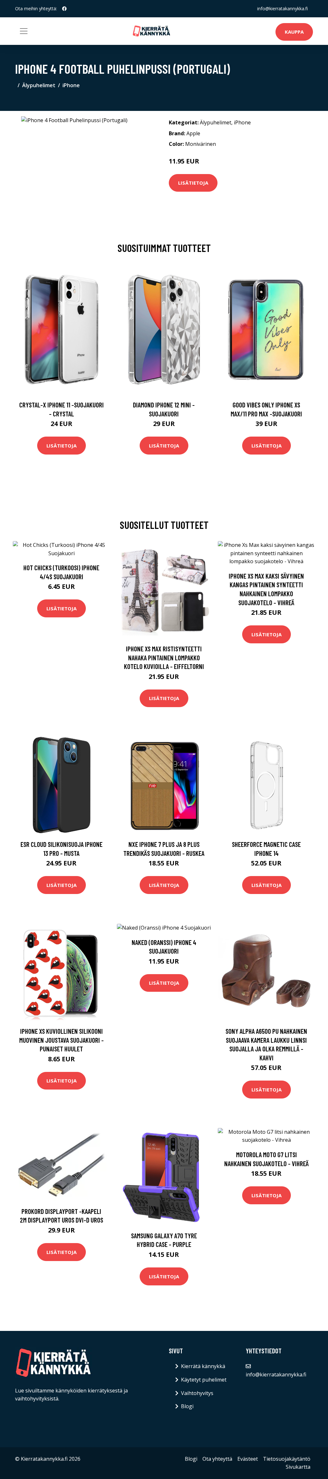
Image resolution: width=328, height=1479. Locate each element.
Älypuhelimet (38, 85)
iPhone (71, 85)
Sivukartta (298, 1466)
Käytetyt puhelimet (203, 1379)
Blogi (187, 1406)
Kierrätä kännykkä (203, 1366)
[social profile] (64, 9)
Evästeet (247, 1458)
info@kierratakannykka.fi (282, 8)
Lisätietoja (193, 183)
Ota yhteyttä (217, 1458)
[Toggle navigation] (23, 31)
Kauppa (294, 32)
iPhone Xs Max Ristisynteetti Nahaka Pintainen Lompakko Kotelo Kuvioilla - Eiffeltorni (164, 657)
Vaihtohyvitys (197, 1393)
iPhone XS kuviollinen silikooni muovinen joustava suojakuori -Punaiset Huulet (61, 1040)
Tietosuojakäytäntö (286, 1458)
